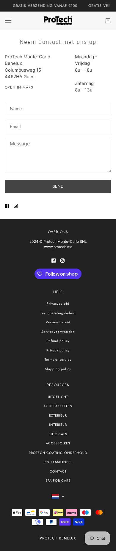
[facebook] (6, 206)
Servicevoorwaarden (58, 331)
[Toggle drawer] (8, 21)
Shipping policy (58, 369)
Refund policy (58, 340)
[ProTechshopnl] (58, 20)
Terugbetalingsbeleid (58, 313)
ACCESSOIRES (58, 443)
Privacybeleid (58, 303)
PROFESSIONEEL (58, 462)
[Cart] (108, 20)
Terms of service (58, 359)
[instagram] (15, 206)
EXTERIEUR (58, 415)
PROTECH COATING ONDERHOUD (58, 452)
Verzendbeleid (58, 322)
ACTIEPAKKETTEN (58, 406)
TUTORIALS (58, 434)
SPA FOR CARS (58, 480)
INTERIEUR (58, 424)
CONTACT (58, 471)
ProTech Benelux (58, 538)
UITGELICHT (58, 396)
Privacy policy (58, 350)
